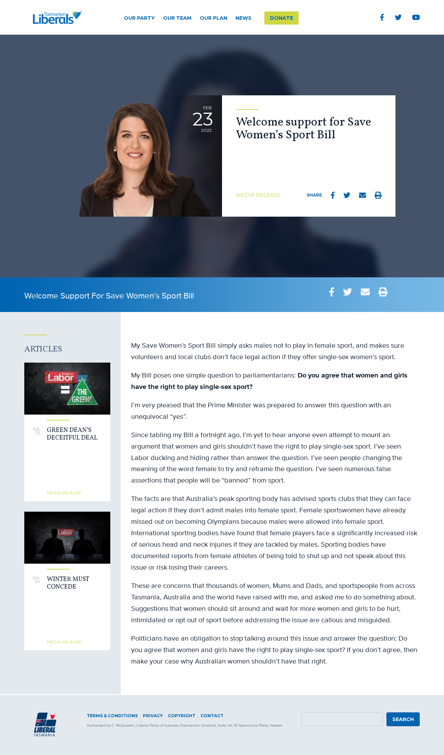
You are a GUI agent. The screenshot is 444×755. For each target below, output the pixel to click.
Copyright (181, 715)
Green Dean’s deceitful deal (72, 434)
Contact (211, 715)
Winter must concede (68, 583)
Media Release (258, 195)
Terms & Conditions (112, 715)
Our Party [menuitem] (139, 18)
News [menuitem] (243, 18)
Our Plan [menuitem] (213, 18)
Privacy (153, 715)
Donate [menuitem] (281, 18)
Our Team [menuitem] (177, 18)
